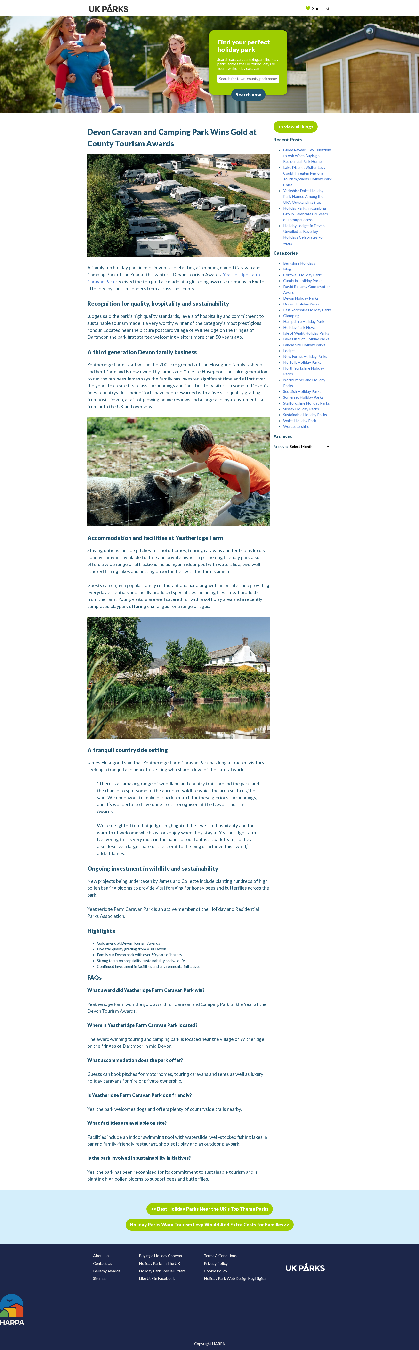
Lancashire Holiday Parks (304, 344)
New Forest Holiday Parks (305, 356)
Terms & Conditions (220, 1255)
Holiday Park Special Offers (162, 1270)
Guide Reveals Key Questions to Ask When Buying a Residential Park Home (307, 155)
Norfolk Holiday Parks (302, 362)
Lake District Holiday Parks (306, 339)
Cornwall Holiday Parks (303, 274)
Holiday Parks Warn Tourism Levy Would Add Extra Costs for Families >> (209, 1224)
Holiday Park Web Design (225, 1278)
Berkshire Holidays (299, 263)
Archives (281, 446)
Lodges (289, 350)
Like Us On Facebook (157, 1278)
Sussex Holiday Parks (301, 408)
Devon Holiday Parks (301, 298)
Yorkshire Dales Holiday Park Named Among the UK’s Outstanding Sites (303, 196)
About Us (101, 1255)
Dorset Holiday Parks (301, 304)
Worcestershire (296, 426)
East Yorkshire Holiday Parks (307, 309)
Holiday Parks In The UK (159, 1263)
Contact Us (102, 1263)
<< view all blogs (295, 126)
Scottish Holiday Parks (302, 391)
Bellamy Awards (106, 1270)
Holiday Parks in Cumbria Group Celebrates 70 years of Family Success (305, 214)
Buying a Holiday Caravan (160, 1255)
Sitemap (100, 1278)
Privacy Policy (216, 1263)
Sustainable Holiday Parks (305, 414)
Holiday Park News (299, 327)
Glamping (291, 315)
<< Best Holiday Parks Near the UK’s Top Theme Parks (209, 1209)
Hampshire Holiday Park (303, 321)
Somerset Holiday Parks (303, 397)
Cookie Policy (215, 1270)
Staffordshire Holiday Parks (306, 403)
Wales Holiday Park (299, 420)
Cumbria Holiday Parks (302, 280)
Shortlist (321, 8)
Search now (248, 94)
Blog (287, 269)
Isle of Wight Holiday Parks (306, 333)
